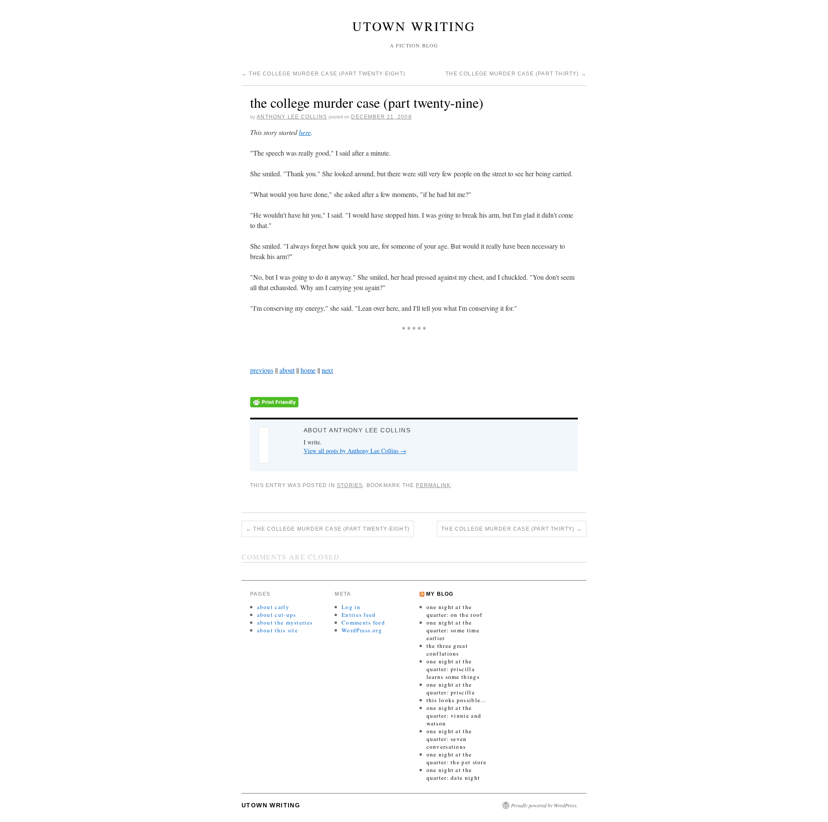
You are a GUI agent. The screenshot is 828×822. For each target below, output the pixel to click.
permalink (433, 485)
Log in (351, 607)
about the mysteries (285, 622)
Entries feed (359, 615)
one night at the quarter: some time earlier (453, 630)
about (287, 370)
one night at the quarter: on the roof (455, 611)
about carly (273, 607)
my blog (439, 594)
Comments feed (363, 622)
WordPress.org (362, 630)
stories (350, 485)
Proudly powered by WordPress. (544, 805)
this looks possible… (457, 700)
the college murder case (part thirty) (515, 74)
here (305, 132)
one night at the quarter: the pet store (457, 758)
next (327, 370)
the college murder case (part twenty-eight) (323, 74)
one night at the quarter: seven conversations (449, 738)
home (308, 370)
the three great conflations (447, 649)
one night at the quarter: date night (453, 773)
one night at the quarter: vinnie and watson (454, 715)
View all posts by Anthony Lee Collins (355, 451)
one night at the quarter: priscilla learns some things (453, 669)
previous (261, 370)
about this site (277, 630)
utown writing (414, 25)
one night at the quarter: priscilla (451, 688)
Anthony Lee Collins (292, 117)
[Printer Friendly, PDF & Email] (274, 401)
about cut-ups (276, 615)
